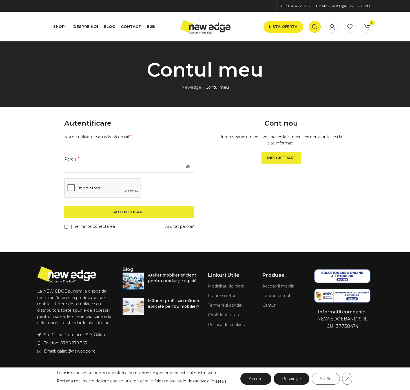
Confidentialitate (224, 314)
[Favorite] (349, 26)
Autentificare (129, 212)
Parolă (72, 159)
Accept (256, 378)
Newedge (191, 87)
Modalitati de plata (226, 286)
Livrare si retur (222, 295)
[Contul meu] (332, 26)
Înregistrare (281, 157)
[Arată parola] (188, 167)
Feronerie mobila (279, 295)
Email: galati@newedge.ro (70, 351)
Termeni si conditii (225, 305)
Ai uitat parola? (179, 226)
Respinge (291, 378)
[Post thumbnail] (133, 281)
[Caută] (314, 26)
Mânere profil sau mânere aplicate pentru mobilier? (174, 303)
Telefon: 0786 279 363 (65, 343)
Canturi (269, 305)
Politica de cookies (226, 324)
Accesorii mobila (278, 286)
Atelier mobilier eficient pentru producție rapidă (172, 278)
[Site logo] (205, 26)
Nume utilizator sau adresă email (98, 136)
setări (220, 381)
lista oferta (283, 26)
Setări (325, 378)
